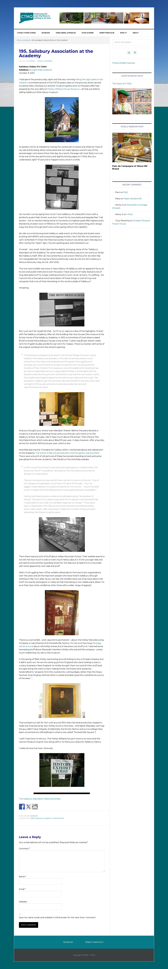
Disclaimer (68, 942)
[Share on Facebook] (22, 807)
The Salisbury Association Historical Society (40, 799)
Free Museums (37, 818)
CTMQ (35, 18)
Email (22, 889)
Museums (26, 40)
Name (22, 876)
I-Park (130, 214)
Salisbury (47, 818)
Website (23, 902)
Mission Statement (94, 942)
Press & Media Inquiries (123, 63)
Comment (24, 848)
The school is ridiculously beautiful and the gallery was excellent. (67, 453)
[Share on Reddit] (35, 807)
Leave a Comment (45, 61)
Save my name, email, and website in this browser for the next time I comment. (57, 917)
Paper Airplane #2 (133, 198)
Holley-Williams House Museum (63, 89)
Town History (58, 818)
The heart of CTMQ (121, 83)
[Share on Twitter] (28, 807)
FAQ (125, 192)
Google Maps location (40, 70)
